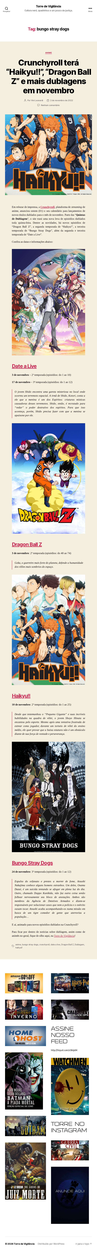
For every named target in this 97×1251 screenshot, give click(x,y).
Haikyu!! (21, 696)
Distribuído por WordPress (51, 1243)
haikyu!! (18, 947)
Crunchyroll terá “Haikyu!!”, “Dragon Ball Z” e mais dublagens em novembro (48, 76)
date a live (55, 944)
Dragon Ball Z (27, 544)
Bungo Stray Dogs (32, 863)
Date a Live (24, 366)
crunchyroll (44, 944)
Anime (48, 53)
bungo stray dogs (30, 944)
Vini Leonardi (37, 100)
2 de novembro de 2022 (61, 100)
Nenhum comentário (50, 105)
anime (18, 944)
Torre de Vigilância (48, 6)
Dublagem (79, 944)
